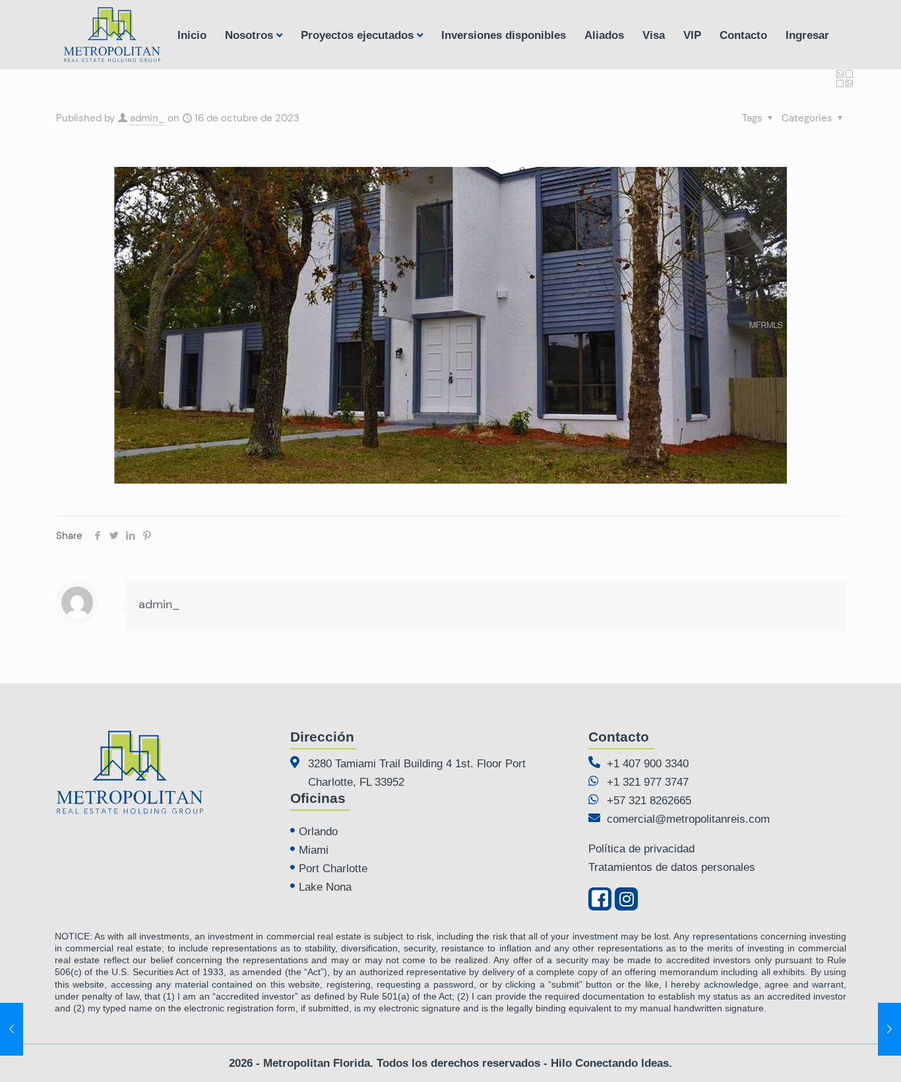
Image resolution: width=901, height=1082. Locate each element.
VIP (692, 35)
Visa (653, 35)
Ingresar (807, 35)
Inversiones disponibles (503, 35)
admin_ (147, 118)
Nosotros (249, 35)
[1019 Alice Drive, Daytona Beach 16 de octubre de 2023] (889, 1029)
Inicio (191, 35)
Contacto (743, 35)
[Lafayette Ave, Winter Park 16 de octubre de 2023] (11, 1029)
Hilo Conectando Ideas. (611, 1063)
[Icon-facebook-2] (599, 898)
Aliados (604, 35)
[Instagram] (626, 898)
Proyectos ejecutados (357, 35)
